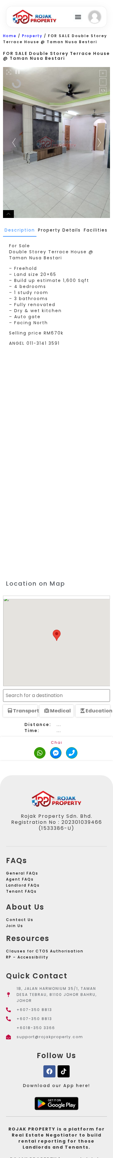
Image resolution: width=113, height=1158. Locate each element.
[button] (78, 17)
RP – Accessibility (27, 957)
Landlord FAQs (23, 885)
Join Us (14, 925)
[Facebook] (49, 1071)
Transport (24, 710)
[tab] (19, 230)
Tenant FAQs (21, 891)
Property (32, 35)
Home (10, 35)
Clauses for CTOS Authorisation (44, 951)
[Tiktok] (64, 1071)
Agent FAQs (20, 879)
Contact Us (19, 919)
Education (97, 710)
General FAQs (22, 873)
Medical (60, 710)
